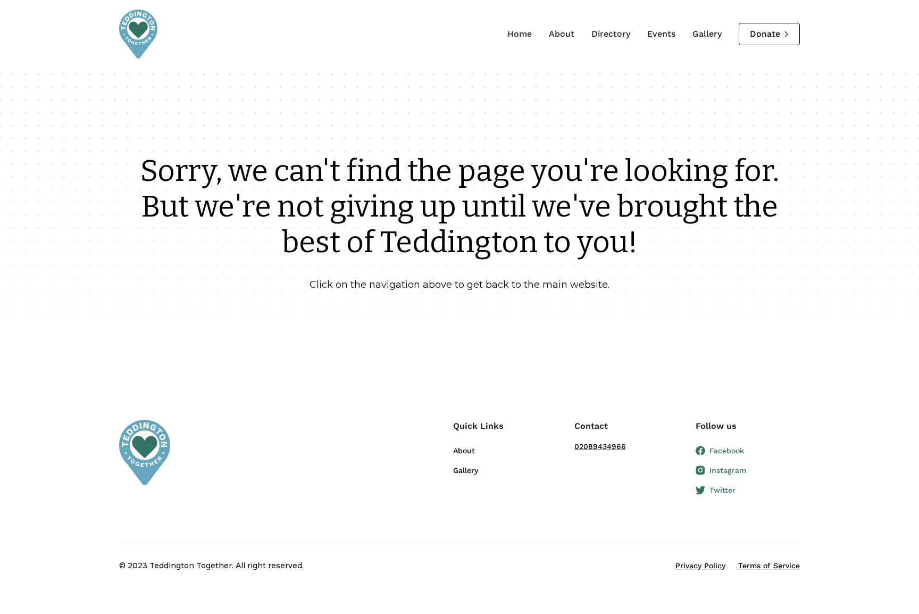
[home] (138, 34)
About (561, 34)
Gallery (707, 34)
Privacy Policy (700, 565)
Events (661, 34)
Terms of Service (769, 565)
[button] (505, 430)
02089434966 (600, 446)
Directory (610, 34)
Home (519, 34)
